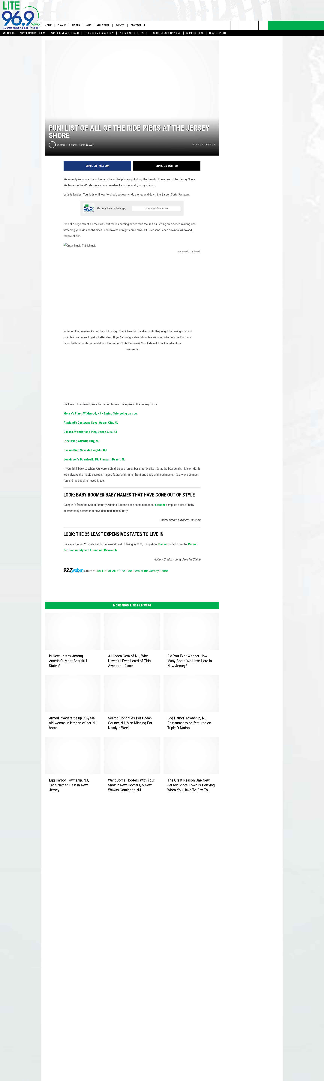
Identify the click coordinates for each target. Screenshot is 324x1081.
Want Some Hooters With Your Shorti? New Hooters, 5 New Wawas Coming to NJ (131, 785)
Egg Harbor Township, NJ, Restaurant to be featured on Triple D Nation (189, 723)
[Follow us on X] (253, 25)
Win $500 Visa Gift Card (65, 33)
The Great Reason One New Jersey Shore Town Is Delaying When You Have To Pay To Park (191, 785)
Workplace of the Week (133, 33)
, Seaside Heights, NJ (85, 450)
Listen (76, 25)
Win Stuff (103, 25)
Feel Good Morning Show (99, 33)
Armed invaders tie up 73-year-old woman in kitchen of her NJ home (73, 723)
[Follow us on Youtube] (263, 25)
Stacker (160, 505)
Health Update (217, 33)
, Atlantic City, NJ (81, 441)
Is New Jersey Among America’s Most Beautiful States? (68, 661)
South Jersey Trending (167, 33)
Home (48, 25)
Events (120, 25)
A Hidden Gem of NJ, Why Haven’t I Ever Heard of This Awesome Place (129, 661)
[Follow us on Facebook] (244, 25)
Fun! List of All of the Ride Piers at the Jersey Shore (132, 571)
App (88, 25)
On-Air (62, 25)
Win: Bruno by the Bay (32, 33)
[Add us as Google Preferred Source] (235, 25)
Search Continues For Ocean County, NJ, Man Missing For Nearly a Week (130, 723)
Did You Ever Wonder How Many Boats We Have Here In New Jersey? (189, 661)
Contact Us (137, 25)
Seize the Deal (194, 33)
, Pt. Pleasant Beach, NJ (94, 459)
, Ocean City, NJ (91, 422)
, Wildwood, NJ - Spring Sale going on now (100, 413)
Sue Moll (61, 144)
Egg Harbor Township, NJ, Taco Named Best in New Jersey (69, 785)
